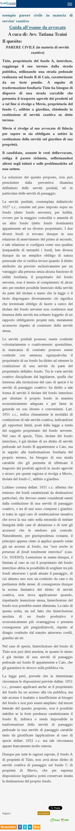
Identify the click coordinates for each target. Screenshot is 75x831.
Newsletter (8, 827)
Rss (37, 827)
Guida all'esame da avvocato (37, 27)
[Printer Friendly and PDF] (59, 821)
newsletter (43, 813)
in (30, 827)
